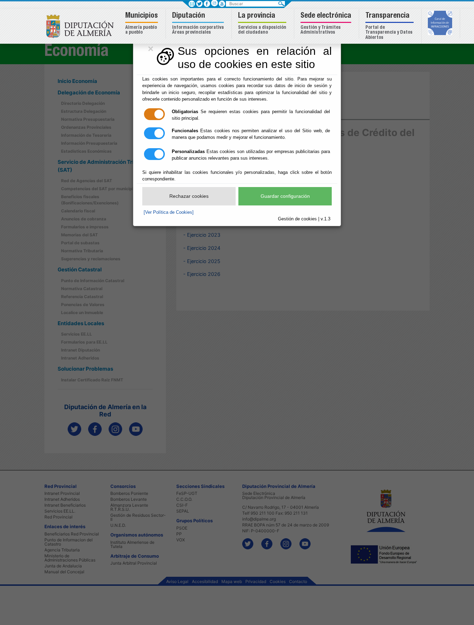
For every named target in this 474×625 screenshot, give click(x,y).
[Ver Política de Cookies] (169, 212)
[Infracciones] (441, 23)
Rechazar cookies (189, 196)
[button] (142, 24)
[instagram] (214, 3)
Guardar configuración (285, 196)
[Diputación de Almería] (81, 26)
